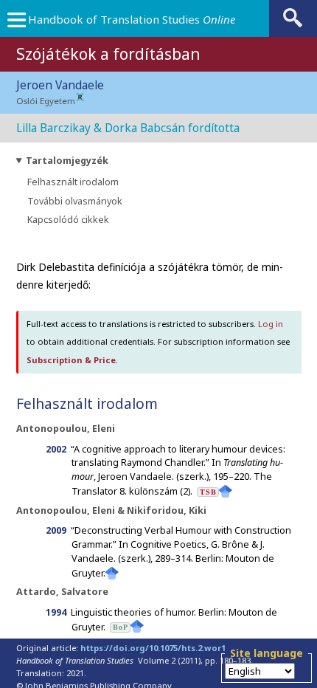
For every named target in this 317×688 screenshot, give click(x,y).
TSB (208, 492)
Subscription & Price (71, 359)
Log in (270, 323)
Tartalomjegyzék (67, 160)
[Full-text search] (292, 26)
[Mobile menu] (16, 23)
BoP (120, 627)
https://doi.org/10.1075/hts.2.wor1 (153, 647)
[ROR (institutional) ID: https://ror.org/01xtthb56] (80, 97)
